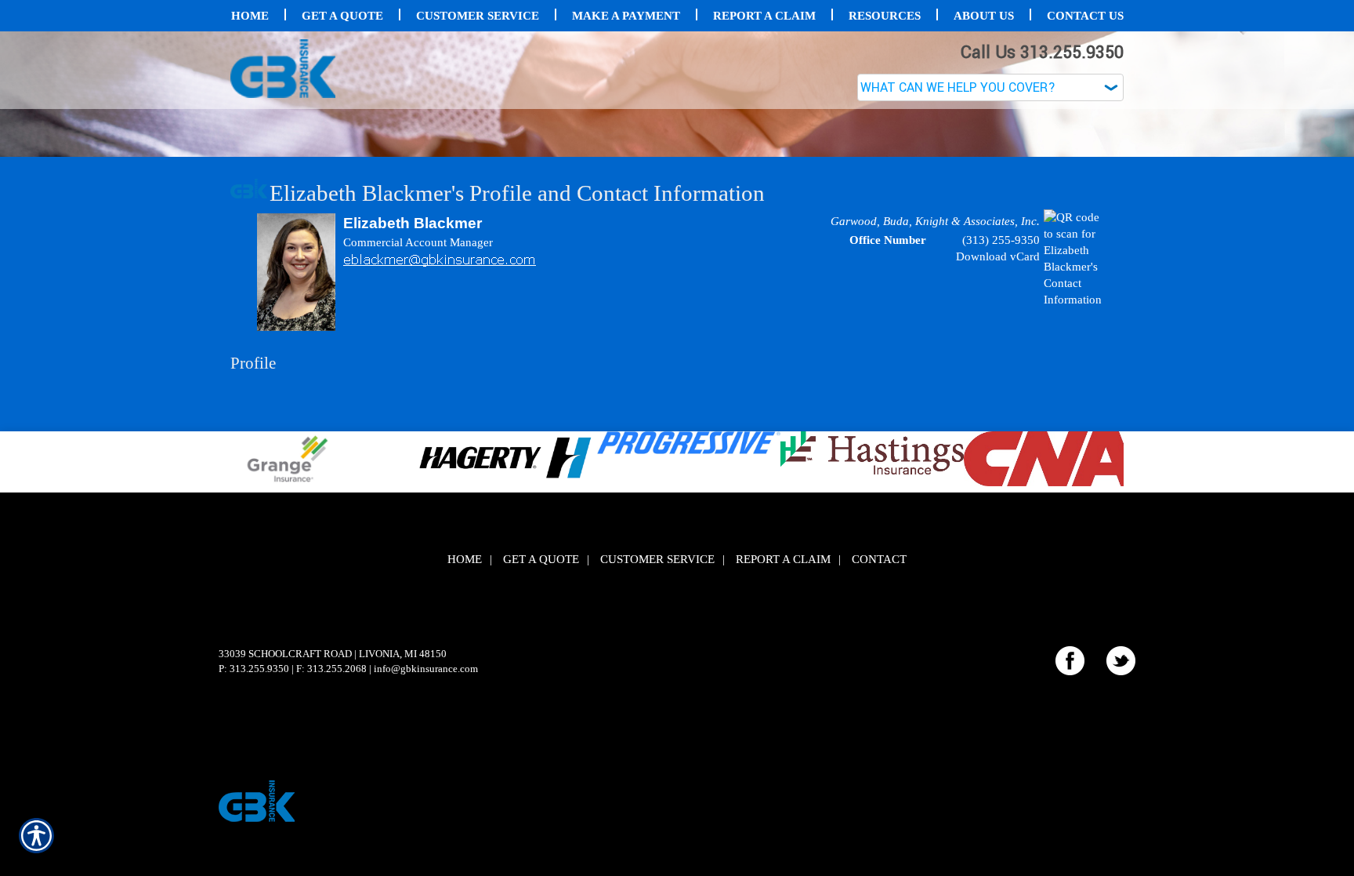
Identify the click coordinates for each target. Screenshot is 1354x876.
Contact (879, 716)
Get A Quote (541, 716)
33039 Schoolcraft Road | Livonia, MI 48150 (333, 810)
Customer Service (657, 716)
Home (464, 716)
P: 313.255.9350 (254, 825)
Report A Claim (783, 716)
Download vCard (998, 413)
